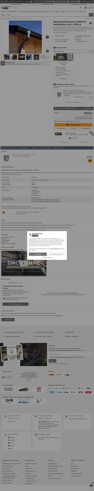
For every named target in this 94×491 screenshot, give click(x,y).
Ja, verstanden (37, 254)
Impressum (49, 257)
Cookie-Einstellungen (55, 248)
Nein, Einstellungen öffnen (56, 254)
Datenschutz (44, 257)
